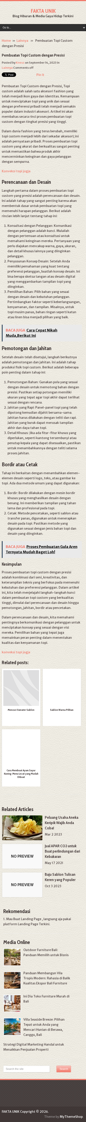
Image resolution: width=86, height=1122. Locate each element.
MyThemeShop (71, 1117)
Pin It (40, 75)
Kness (20, 62)
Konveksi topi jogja (16, 171)
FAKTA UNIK (43, 11)
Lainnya (22, 41)
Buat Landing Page (27, 919)
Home (6, 41)
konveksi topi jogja (16, 652)
